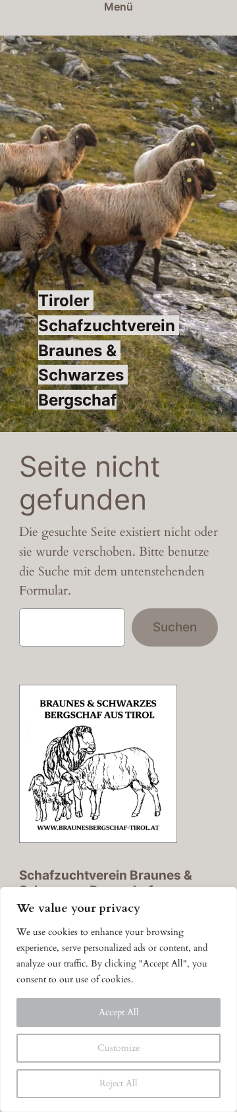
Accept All (119, 1012)
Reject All (118, 1083)
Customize (118, 1048)
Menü (118, 6)
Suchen (175, 627)
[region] (118, 999)
